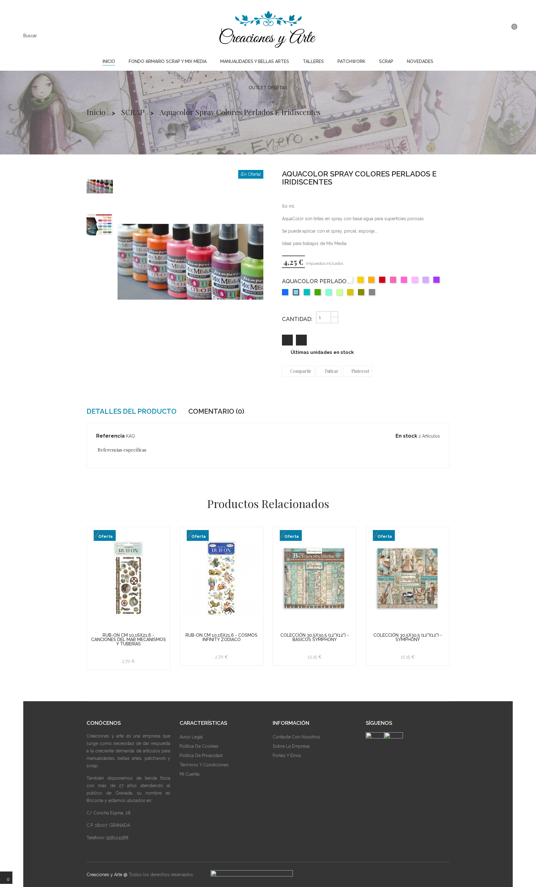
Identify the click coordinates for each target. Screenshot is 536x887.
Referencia (110, 436)
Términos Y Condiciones (204, 764)
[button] (496, 35)
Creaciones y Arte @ (107, 874)
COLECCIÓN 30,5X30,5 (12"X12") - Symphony (407, 637)
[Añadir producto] (301, 340)
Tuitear (331, 371)
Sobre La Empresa (291, 746)
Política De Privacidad (201, 755)
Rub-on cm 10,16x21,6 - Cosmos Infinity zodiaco (221, 637)
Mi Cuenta (189, 774)
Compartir (300, 371)
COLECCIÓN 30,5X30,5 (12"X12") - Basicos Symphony (314, 637)
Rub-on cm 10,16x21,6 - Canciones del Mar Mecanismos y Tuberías (128, 639)
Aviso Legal (191, 736)
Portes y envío (287, 755)
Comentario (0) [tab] (216, 411)
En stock (406, 436)
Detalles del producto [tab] (131, 411)
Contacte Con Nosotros (296, 736)
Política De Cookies (199, 746)
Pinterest (360, 371)
